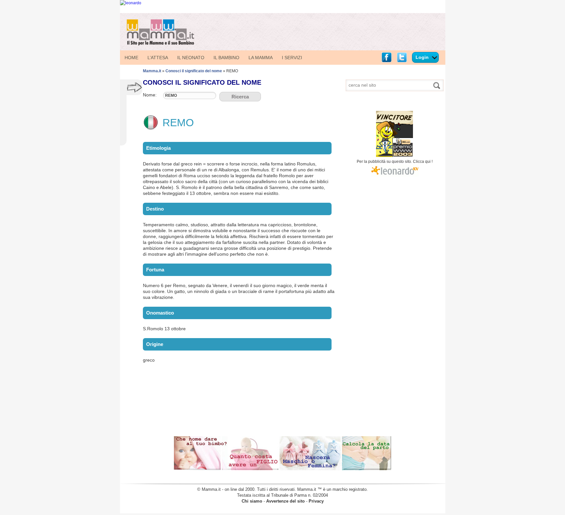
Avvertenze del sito (285, 501)
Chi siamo (252, 501)
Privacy (316, 501)
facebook (386, 57)
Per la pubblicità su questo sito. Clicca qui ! (395, 161)
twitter (402, 57)
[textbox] (189, 95)
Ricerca (240, 96)
